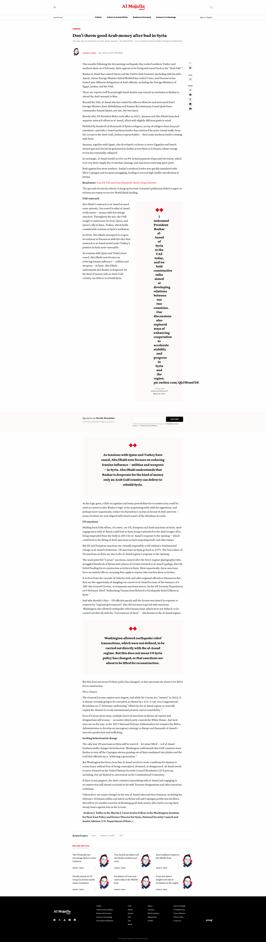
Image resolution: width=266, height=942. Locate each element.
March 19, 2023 (159, 393)
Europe (130, 913)
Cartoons (151, 910)
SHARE (190, 86)
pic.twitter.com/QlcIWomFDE (176, 383)
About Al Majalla (179, 906)
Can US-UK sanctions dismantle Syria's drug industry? (127, 182)
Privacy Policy (179, 917)
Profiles (150, 920)
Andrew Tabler (89, 53)
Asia (129, 920)
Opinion (76, 29)
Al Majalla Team (179, 910)
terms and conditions (149, 426)
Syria (93, 835)
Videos (150, 906)
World (130, 924)
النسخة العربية (58, 17)
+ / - (190, 63)
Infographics (152, 917)
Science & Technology (166, 17)
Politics (98, 17)
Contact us (177, 920)
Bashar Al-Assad (107, 835)
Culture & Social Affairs (117, 17)
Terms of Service (179, 913)
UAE (121, 835)
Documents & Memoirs (104, 920)
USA (129, 917)
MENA (130, 910)
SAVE (190, 75)
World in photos (153, 913)
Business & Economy (142, 17)
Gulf (129, 906)
